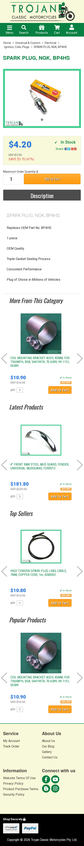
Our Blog (48, 746)
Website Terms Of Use (19, 778)
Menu (9, 33)
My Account (11, 741)
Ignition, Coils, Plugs (16, 47)
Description (42, 196)
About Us (48, 741)
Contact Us (49, 757)
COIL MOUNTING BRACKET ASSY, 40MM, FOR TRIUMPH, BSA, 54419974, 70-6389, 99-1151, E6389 (40, 362)
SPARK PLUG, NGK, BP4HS (50, 47)
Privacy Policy (13, 783)
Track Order (11, 746)
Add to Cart (52, 178)
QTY (12, 390)
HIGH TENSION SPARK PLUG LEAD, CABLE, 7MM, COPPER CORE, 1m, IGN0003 (38, 573)
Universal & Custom (27, 42)
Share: (60, 149)
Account (71, 33)
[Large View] (42, 98)
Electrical (50, 42)
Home (7, 42)
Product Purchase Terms (20, 789)
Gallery (47, 752)
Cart (57, 33)
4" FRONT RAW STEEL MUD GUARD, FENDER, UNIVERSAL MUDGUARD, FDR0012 (39, 466)
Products (42, 33)
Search (24, 33)
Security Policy (13, 794)
